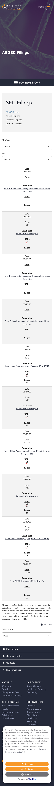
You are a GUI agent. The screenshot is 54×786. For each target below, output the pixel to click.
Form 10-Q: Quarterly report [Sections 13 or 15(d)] (27, 366)
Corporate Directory (11, 695)
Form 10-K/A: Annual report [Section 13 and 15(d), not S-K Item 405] (27, 452)
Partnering (32, 692)
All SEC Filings (12, 111)
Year (3, 153)
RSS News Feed (12, 669)
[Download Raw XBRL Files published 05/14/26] (27, 374)
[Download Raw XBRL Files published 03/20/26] (27, 462)
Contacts (9, 662)
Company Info (33, 712)
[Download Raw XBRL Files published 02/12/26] (27, 504)
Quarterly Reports (14, 119)
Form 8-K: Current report (27, 233)
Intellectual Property (36, 689)
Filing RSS (46, 624)
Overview (6, 686)
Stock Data (32, 718)
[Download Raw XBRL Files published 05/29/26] (27, 242)
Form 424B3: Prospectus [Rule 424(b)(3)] (27, 581)
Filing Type (6, 140)
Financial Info (33, 715)
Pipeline (6, 708)
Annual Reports (13, 115)
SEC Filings (32, 721)
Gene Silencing (34, 686)
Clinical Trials (8, 718)
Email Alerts (10, 649)
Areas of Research (10, 705)
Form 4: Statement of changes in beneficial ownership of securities (27, 190)
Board (5, 689)
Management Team (11, 692)
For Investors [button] (29, 82)
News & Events (34, 708)
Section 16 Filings (14, 123)
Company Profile (12, 656)
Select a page (7, 629)
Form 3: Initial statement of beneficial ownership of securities (27, 323)
